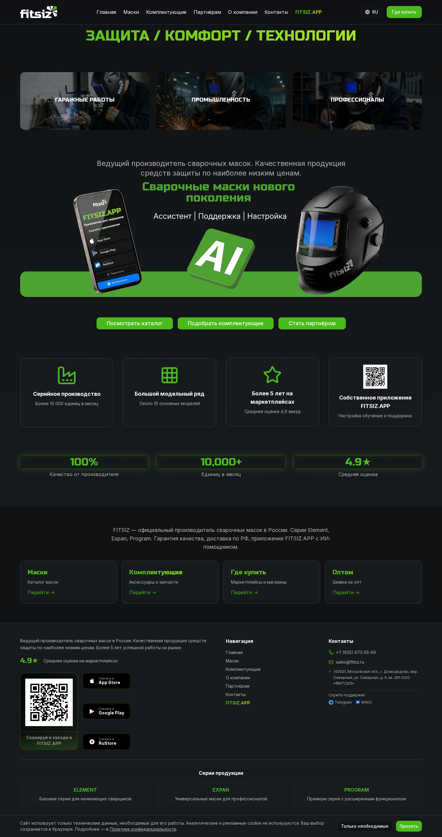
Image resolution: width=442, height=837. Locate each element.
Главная (106, 12)
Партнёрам (207, 12)
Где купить (404, 11)
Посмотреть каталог (135, 323)
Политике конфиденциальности (143, 829)
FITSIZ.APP (308, 12)
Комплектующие (166, 12)
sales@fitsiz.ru (350, 661)
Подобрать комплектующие (225, 323)
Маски (131, 12)
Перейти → (41, 592)
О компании (242, 12)
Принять (409, 826)
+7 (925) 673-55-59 (356, 652)
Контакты (276, 12)
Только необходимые (364, 826)
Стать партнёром (312, 323)
